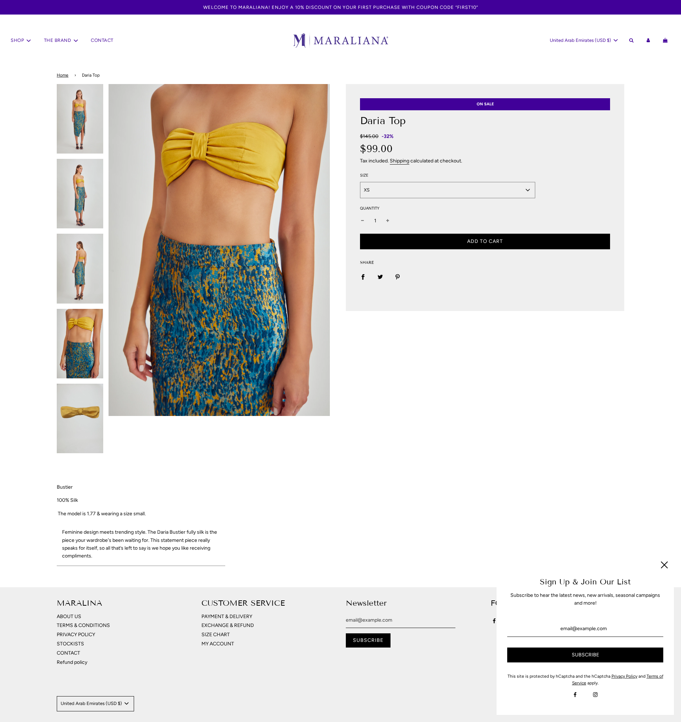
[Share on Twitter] (380, 276)
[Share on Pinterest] (397, 276)
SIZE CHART (215, 635)
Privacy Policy (624, 676)
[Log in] (648, 41)
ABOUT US (69, 616)
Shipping (399, 161)
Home (62, 75)
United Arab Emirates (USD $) (581, 40)
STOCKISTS (70, 644)
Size (364, 175)
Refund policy (72, 662)
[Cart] (666, 41)
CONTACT (102, 40)
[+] (387, 221)
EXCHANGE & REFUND (227, 625)
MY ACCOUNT (217, 644)
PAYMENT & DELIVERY (226, 616)
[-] (362, 221)
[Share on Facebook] (363, 276)
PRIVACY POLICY (76, 635)
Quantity (370, 208)
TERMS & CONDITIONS (83, 625)
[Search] (631, 41)
